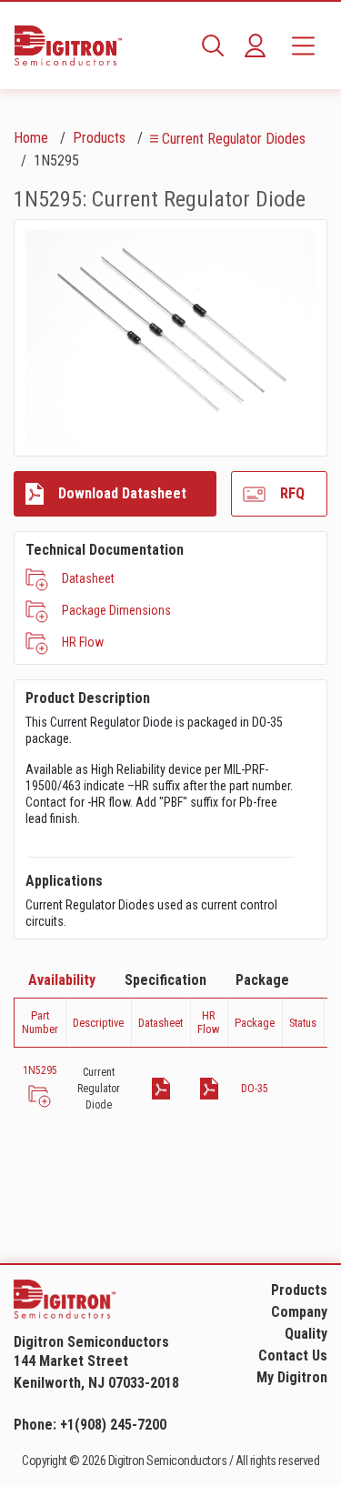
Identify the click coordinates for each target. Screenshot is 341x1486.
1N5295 (40, 1070)
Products (99, 137)
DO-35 (254, 1088)
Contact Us (292, 1355)
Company (299, 1311)
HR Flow (83, 642)
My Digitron (291, 1377)
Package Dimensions (116, 610)
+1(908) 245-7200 (113, 1424)
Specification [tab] (165, 980)
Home (31, 137)
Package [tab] (262, 980)
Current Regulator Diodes (234, 138)
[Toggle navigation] (303, 45)
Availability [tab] (61, 980)
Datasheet (88, 578)
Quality (306, 1333)
